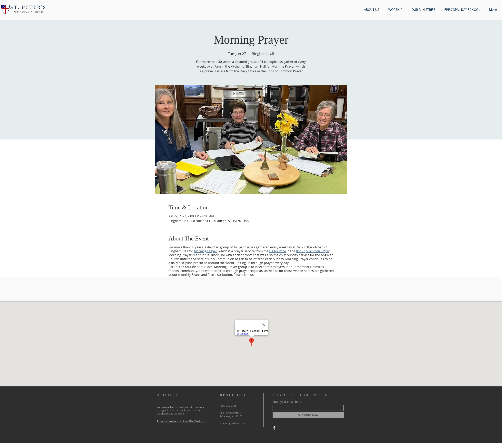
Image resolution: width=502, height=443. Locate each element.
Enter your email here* (288, 401)
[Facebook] (274, 428)
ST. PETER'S (28, 7)
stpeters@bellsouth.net (232, 423)
